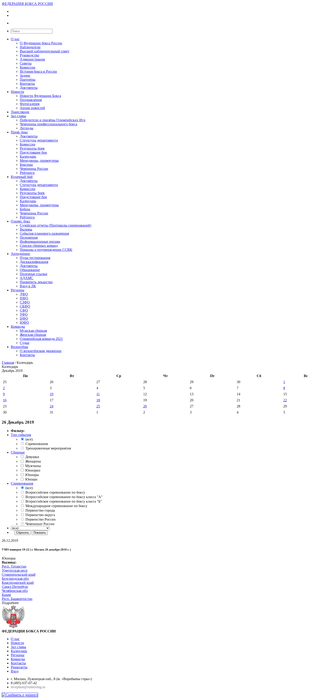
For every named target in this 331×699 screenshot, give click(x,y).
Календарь (28, 156)
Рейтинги (27, 173)
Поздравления (31, 100)
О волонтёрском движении (40, 351)
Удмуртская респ (14, 570)
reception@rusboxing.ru (28, 687)
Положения (29, 237)
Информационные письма (40, 241)
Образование (30, 270)
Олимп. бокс (20, 221)
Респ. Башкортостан (17, 599)
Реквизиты (19, 667)
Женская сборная (33, 335)
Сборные (18, 452)
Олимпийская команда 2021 (41, 339)
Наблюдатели (30, 47)
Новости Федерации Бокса (40, 96)
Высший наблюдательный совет (44, 51)
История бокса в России (38, 71)
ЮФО (24, 322)
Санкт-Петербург (15, 587)
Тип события (21, 435)
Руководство (29, 55)
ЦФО (24, 318)
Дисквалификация (34, 262)
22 (285, 400)
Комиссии (27, 67)
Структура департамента (39, 140)
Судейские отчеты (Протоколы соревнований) (55, 225)
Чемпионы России (34, 169)
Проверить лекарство (36, 282)
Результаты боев (32, 148)
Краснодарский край (18, 582)
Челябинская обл (15, 591)
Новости (17, 92)
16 (5, 400)
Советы (26, 63)
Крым (6, 595)
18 (98, 400)
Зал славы (18, 116)
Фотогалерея (29, 104)
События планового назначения (44, 233)
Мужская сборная (33, 331)
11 (98, 394)
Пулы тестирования (35, 258)
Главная (8, 362)
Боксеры (26, 164)
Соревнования (22, 483)
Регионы (17, 290)
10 (51, 394)
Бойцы (25, 209)
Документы (29, 88)
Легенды (26, 128)
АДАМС (26, 278)
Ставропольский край (19, 574)
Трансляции (20, 112)
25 (98, 406)
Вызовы (26, 229)
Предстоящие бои (33, 152)
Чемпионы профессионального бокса (48, 124)
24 (51, 406)
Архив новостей (32, 108)
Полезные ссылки (33, 274)
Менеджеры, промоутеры (39, 160)
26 (145, 406)
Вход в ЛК (28, 286)
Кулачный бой (22, 177)
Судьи (24, 343)
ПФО (24, 298)
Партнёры (27, 79)
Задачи (25, 75)
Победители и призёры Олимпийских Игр (52, 120)
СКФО (25, 306)
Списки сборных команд (39, 245)
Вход (14, 671)
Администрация (32, 59)
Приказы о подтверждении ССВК (46, 250)
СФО (24, 310)
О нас (15, 39)
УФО (24, 314)
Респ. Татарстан (14, 566)
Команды (18, 326)
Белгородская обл (15, 578)
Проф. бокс (19, 132)
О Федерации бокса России (41, 43)
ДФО (24, 294)
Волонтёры (19, 347)
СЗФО (25, 302)
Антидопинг (20, 254)
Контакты (27, 83)
